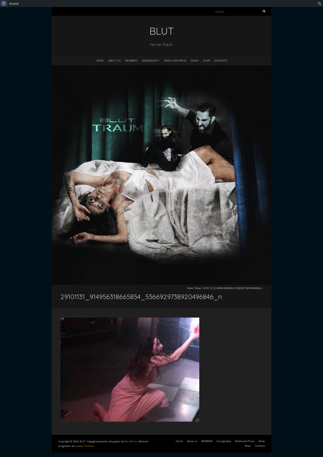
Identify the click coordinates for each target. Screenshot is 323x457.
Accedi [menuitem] (13, 3)
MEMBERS (131, 60)
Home (99, 60)
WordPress (130, 441)
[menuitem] (4, 3)
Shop (206, 60)
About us (114, 60)
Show (195, 60)
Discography (150, 60)
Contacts (220, 60)
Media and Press (175, 60)
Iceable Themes (84, 446)
